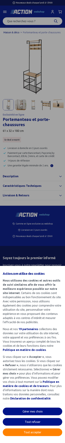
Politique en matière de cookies (24, 349)
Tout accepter (32, 432)
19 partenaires (28, 329)
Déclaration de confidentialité (30, 398)
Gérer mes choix (33, 411)
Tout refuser (32, 421)
